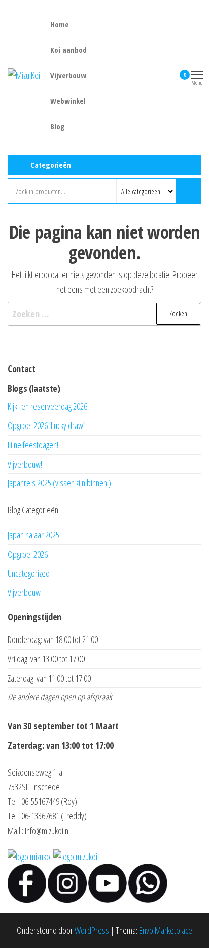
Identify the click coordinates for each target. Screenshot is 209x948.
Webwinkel (68, 101)
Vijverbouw (68, 75)
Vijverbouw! (25, 464)
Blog (57, 126)
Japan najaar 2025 (33, 535)
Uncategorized (29, 573)
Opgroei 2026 (28, 554)
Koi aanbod (68, 50)
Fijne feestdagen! (33, 445)
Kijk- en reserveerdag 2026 (47, 406)
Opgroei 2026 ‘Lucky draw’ (46, 425)
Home (59, 24)
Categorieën (50, 165)
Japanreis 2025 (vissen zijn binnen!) (59, 483)
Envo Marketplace (165, 930)
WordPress (92, 930)
